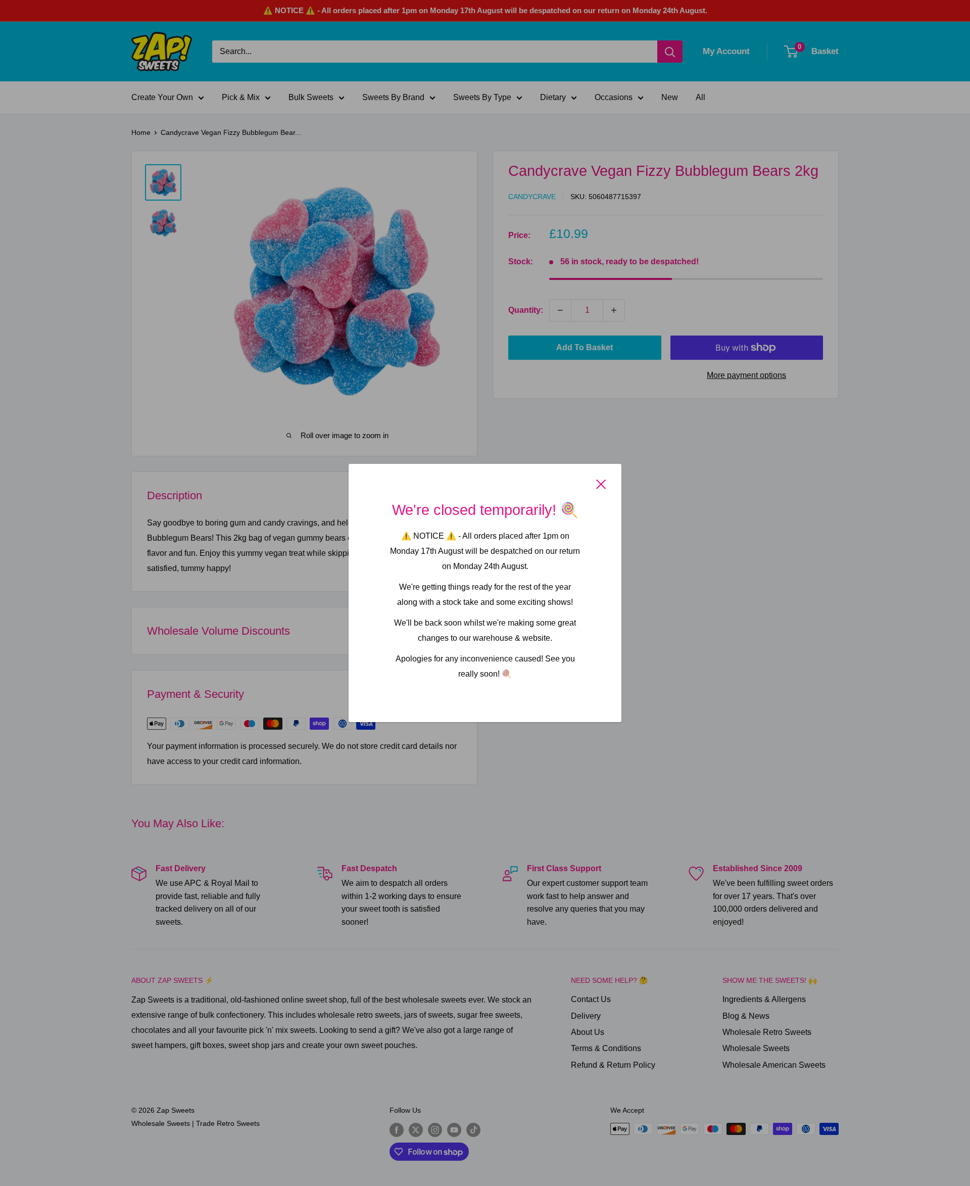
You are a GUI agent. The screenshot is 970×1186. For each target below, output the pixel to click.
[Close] (601, 483)
